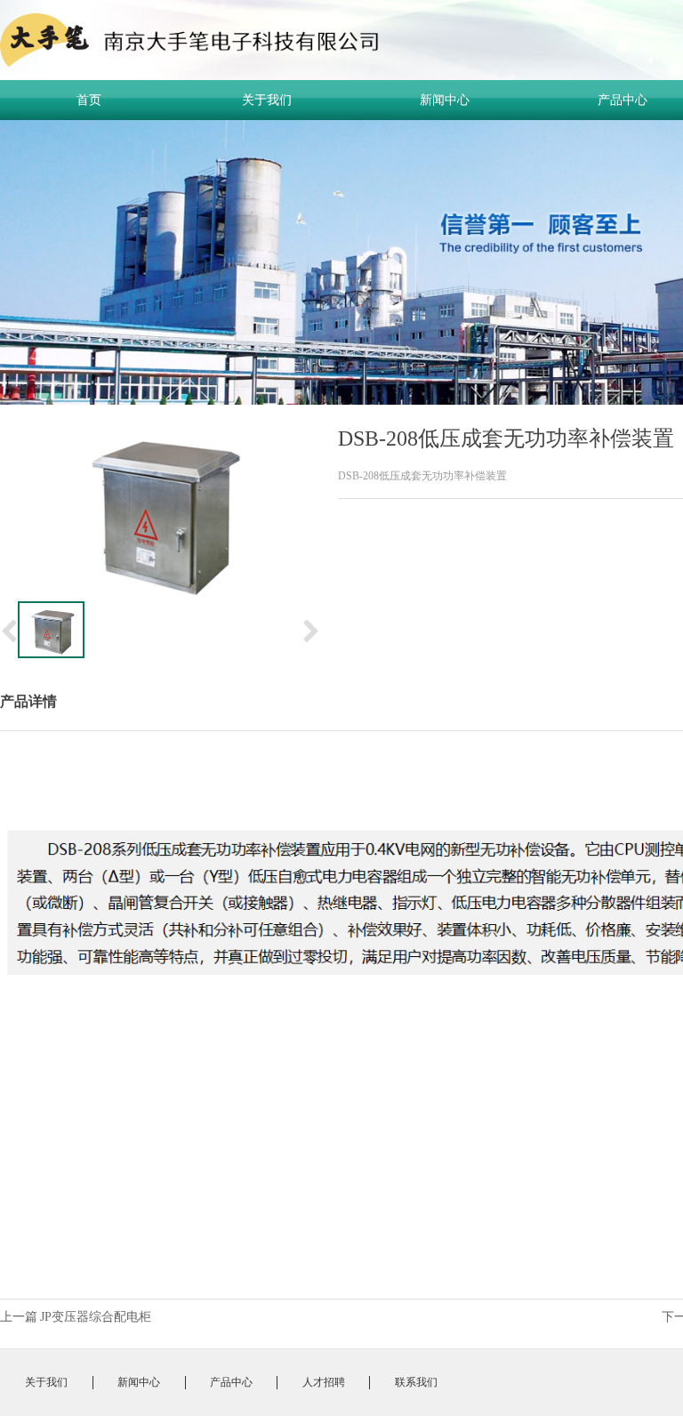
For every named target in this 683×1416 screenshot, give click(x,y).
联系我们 (416, 1382)
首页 (88, 100)
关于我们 (267, 100)
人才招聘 (323, 1382)
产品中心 (231, 1382)
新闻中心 (445, 100)
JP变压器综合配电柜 (95, 1316)
